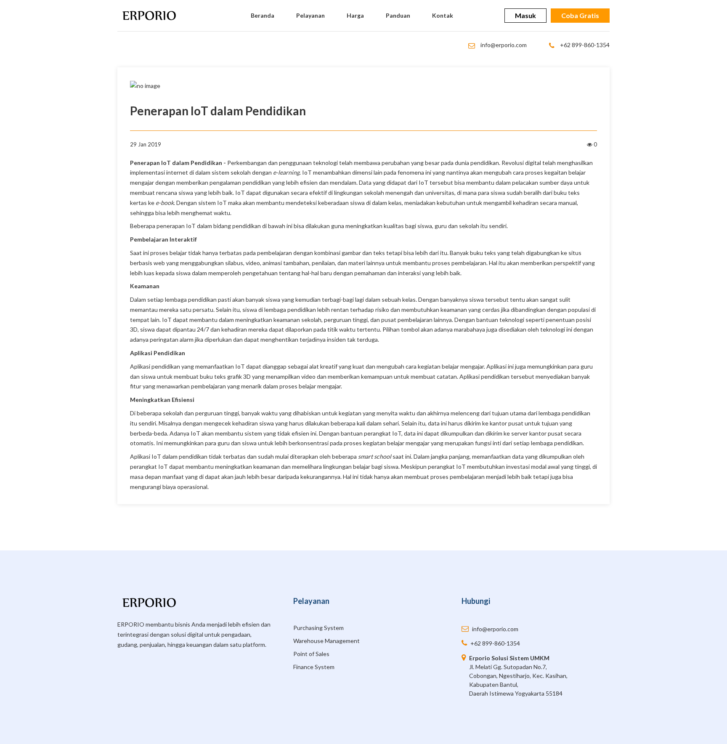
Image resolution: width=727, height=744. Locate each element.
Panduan (398, 15)
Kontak (442, 15)
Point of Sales (311, 653)
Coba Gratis (580, 15)
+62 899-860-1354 (584, 44)
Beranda (262, 15)
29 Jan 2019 (145, 144)
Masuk (525, 15)
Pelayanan (310, 15)
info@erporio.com (503, 44)
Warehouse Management (326, 640)
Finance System (313, 666)
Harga (355, 15)
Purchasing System (318, 627)
